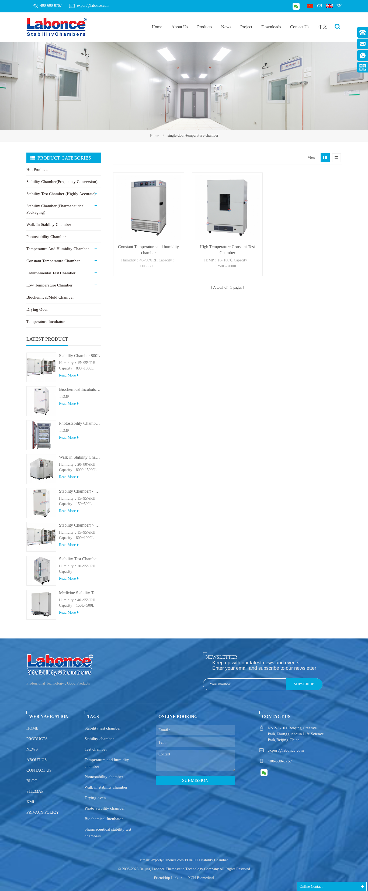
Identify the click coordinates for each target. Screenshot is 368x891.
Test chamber (96, 749)
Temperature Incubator (45, 321)
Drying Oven (37, 309)
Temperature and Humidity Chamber (57, 249)
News (226, 27)
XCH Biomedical (201, 878)
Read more (67, 375)
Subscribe (304, 684)
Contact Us (299, 27)
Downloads (271, 27)
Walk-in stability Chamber (48, 224)
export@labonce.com (93, 6)
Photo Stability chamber (105, 808)
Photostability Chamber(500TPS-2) (80, 423)
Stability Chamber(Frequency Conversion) (62, 181)
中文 (322, 27)
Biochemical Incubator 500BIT (80, 389)
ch (319, 6)
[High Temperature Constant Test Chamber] (227, 207)
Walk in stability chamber (106, 787)
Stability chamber (99, 739)
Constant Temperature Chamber (53, 261)
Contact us (38, 770)
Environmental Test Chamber (50, 273)
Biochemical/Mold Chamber (50, 297)
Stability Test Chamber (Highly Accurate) (61, 194)
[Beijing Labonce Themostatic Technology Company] (56, 27)
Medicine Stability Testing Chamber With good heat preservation (80, 592)
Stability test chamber (103, 728)
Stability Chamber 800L (79, 355)
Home (157, 27)
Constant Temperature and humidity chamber (148, 249)
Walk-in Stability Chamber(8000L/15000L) (80, 457)
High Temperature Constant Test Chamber (227, 249)
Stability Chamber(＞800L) (80, 525)
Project (246, 27)
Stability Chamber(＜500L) (80, 491)
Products (204, 27)
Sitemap (34, 791)
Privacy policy (42, 812)
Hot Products (37, 169)
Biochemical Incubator (104, 819)
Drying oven (95, 798)
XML (30, 802)
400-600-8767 (51, 6)
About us (36, 760)
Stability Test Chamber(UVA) (80, 559)
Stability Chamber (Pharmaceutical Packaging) (55, 209)
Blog (31, 781)
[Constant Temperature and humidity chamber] (148, 207)
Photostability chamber (104, 777)
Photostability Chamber (46, 236)
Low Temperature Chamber (49, 285)
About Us (179, 27)
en (339, 6)
